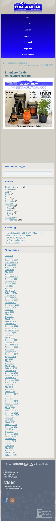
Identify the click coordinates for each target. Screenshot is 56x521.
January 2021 (10, 342)
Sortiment (28, 36)
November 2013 (11, 436)
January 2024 (10, 295)
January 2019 (10, 371)
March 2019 (10, 366)
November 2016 (11, 403)
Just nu (28, 24)
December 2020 (11, 345)
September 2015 (12, 415)
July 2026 (9, 256)
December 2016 (11, 401)
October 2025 (10, 265)
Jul (6, 192)
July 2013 (9, 443)
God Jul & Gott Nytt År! (15, 238)
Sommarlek (10, 201)
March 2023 (10, 319)
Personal (28, 42)
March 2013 (10, 453)
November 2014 (11, 427)
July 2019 (9, 359)
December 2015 (11, 410)
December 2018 (11, 373)
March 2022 (10, 338)
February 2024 (11, 293)
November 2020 (11, 347)
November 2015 (11, 413)
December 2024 (11, 277)
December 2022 (11, 326)
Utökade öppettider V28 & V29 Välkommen (23, 233)
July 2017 (9, 396)
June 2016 (9, 406)
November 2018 (11, 375)
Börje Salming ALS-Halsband (15, 63)
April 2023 (9, 317)
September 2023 (12, 305)
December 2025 (11, 260)
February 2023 (11, 321)
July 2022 (9, 335)
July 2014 (9, 429)
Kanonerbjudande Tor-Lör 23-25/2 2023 (37, 65)
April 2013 (9, 450)
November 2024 (11, 279)
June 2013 (9, 446)
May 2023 (9, 314)
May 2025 (9, 272)
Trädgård (10, 217)
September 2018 (12, 380)
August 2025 (10, 267)
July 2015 (9, 417)
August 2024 (10, 284)
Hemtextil (10, 210)
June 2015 (9, 420)
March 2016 (10, 408)
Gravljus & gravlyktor (14, 187)
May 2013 (9, 448)
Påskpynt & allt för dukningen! (18, 235)
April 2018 (9, 389)
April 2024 (9, 288)
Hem (28, 17)
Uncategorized (11, 220)
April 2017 (9, 399)
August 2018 (10, 382)
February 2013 (11, 455)
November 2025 (11, 263)
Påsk (7, 196)
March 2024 (10, 291)
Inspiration (28, 48)
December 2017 (11, 394)
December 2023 (11, 298)
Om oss (28, 30)
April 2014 (9, 432)
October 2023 (10, 303)
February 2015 (11, 425)
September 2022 (12, 331)
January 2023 (10, 324)
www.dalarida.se (14, 486)
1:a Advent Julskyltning (15, 240)
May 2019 (9, 361)
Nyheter (9, 213)
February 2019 (11, 368)
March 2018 (10, 392)
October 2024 (10, 281)
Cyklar (9, 208)
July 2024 (9, 286)
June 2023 (9, 312)
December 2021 (11, 340)
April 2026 (9, 258)
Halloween (9, 189)
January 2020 (10, 352)
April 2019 (9, 363)
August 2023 (10, 307)
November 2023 (11, 300)
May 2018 (9, 387)
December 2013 (11, 434)
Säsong (8, 199)
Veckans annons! (13, 242)
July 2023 (9, 310)
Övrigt (7, 194)
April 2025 (9, 274)
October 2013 (10, 439)
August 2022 (10, 333)
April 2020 (9, 349)
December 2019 (11, 354)
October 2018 (10, 378)
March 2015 (10, 422)
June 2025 (9, 270)
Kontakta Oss (28, 55)
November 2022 (11, 328)
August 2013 (10, 441)
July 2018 (9, 385)
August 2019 (10, 357)
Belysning (10, 206)
